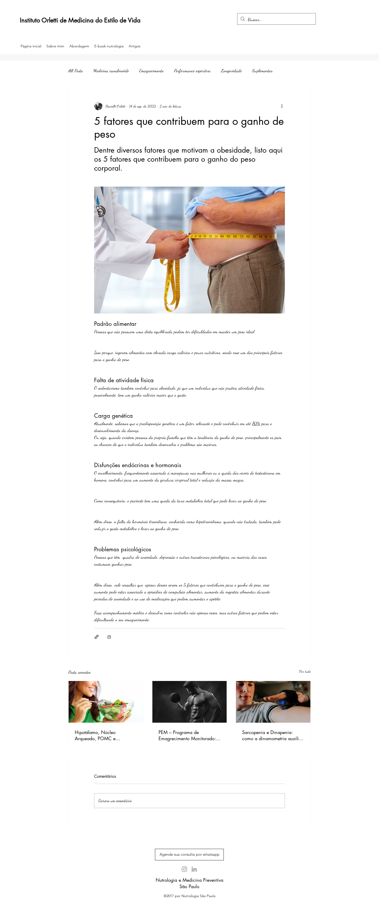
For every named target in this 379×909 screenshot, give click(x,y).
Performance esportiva (192, 70)
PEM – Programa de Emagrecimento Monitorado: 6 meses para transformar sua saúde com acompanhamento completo (189, 735)
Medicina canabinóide (111, 70)
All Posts (75, 70)
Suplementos (262, 70)
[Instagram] (184, 869)
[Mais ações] (282, 106)
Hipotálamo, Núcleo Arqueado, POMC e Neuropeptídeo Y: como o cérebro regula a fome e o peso (101, 735)
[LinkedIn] (194, 869)
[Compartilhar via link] (96, 636)
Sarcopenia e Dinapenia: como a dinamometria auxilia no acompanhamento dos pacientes (271, 735)
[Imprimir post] (109, 636)
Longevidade (231, 70)
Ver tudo (305, 671)
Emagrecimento (151, 70)
